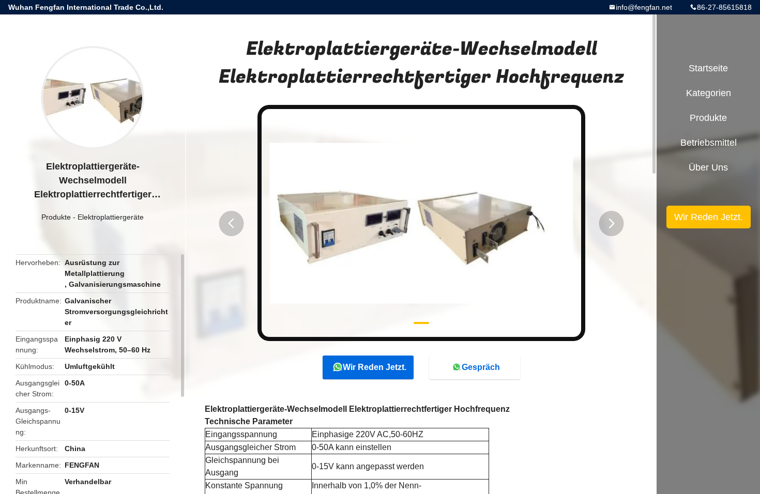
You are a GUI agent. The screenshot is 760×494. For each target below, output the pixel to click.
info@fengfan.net (644, 7)
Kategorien (708, 93)
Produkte (56, 217)
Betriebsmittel (708, 142)
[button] (231, 223)
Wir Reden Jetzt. (374, 367)
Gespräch (481, 367)
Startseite (708, 68)
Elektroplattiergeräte (111, 217)
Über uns (708, 167)
